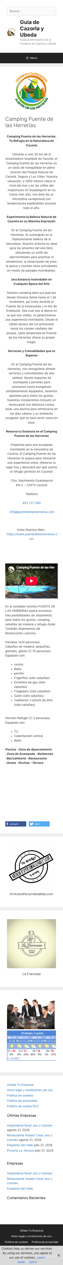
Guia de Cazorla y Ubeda (32, 28)
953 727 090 (31, 503)
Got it (33, 1262)
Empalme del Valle (20, 1145)
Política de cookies (20, 1095)
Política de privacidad (22, 1100)
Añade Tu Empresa (20, 1085)
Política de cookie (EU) (23, 1106)
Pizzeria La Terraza (20, 1150)
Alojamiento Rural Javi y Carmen (29, 1125)
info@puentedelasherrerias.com (31, 512)
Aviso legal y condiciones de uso (30, 1090)
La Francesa (32, 943)
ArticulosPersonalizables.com (31, 866)
